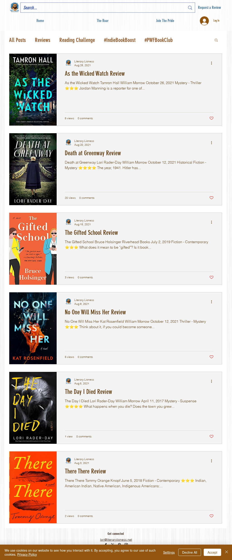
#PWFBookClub (159, 40)
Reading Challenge (77, 40)
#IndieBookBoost (119, 40)
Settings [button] (169, 552)
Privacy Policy (27, 554)
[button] (165, 21)
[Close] (226, 552)
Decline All (189, 552)
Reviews (42, 40)
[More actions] (213, 63)
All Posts (17, 40)
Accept (212, 552)
